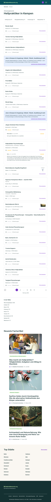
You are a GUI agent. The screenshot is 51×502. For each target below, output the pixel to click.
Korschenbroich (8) (8, 316)
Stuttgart (28, 460)
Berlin (5, 454)
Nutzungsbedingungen (30, 496)
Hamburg (28, 454)
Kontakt (10, 496)
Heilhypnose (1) (8, 19)
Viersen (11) (6, 313)
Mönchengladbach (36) (9, 302)
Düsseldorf (6, 462)
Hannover (6, 471)
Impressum (41, 496)
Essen (27, 465)
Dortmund (6, 465)
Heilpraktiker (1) (41, 19)
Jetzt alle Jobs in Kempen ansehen (38, 64)
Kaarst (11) (6, 311)
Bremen (6, 468)
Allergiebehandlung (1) (20, 19)
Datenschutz (15, 496)
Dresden (28, 468)
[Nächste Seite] (46, 290)
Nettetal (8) (6, 318)
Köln (27, 457)
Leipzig (27, 462)
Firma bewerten (42, 30)
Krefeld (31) (6, 305)
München (6, 457)
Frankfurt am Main (8, 460)
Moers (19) (6, 307)
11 (34, 290)
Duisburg (6, 474)
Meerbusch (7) (7, 320)
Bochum (27, 474)
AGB (37, 496)
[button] (43, 2)
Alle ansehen (44, 449)
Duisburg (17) (7, 309)
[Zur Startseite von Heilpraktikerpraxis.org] (11, 2)
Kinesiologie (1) (31, 19)
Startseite (6, 6)
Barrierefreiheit (22, 496)
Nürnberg (28, 471)
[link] (25, 28)
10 (30, 290)
